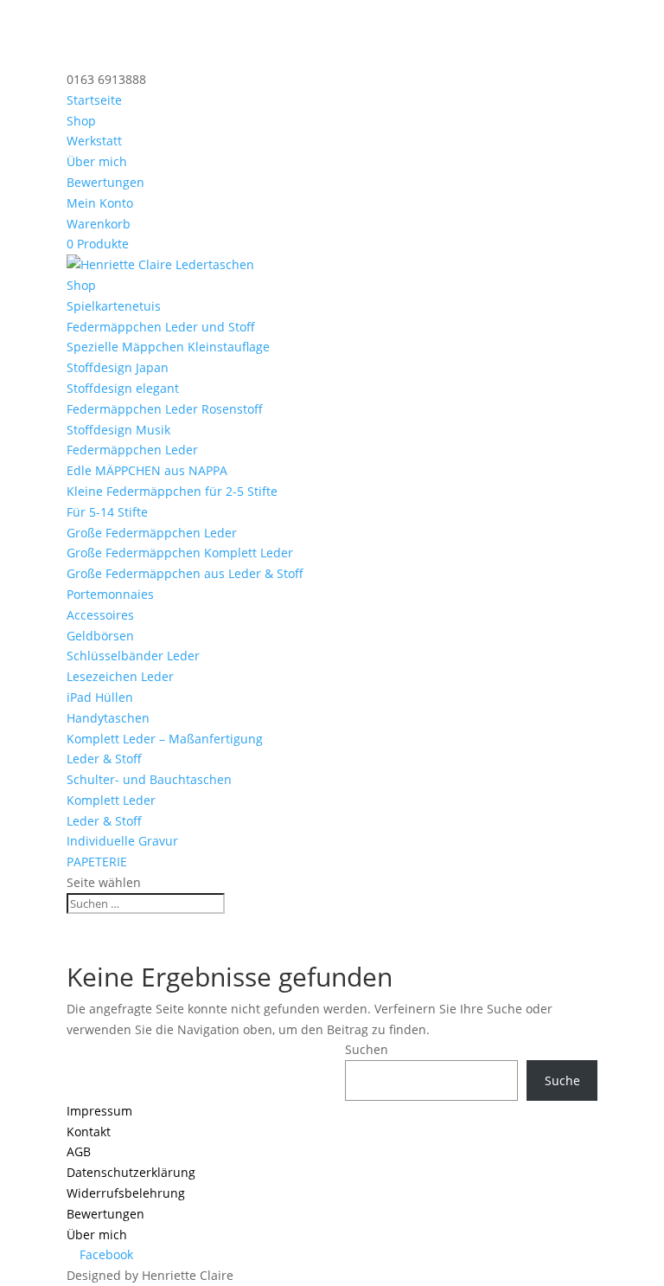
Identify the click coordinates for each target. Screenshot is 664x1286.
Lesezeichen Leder (120, 676)
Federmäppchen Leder (132, 449)
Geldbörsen (100, 635)
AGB (79, 1151)
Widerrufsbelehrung (126, 1193)
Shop (81, 121)
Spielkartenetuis (114, 306)
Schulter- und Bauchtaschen (149, 779)
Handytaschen (108, 718)
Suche (562, 1080)
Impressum (99, 1111)
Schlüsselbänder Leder (133, 655)
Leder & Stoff (104, 758)
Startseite (94, 100)
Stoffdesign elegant (123, 388)
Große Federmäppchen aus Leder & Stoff (185, 573)
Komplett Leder (111, 800)
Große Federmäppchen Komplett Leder (180, 552)
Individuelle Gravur (122, 841)
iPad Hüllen (100, 697)
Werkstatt (94, 140)
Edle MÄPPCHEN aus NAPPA (147, 470)
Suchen (366, 1049)
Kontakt (89, 1131)
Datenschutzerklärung (131, 1172)
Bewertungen (105, 182)
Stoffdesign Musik (118, 429)
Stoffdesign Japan (118, 367)
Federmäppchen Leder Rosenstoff (165, 409)
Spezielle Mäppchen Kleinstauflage (168, 346)
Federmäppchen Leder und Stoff (161, 326)
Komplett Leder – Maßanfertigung (165, 738)
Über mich (97, 161)
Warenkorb (99, 223)
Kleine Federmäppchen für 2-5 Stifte (172, 491)
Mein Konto (100, 203)
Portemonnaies (110, 594)
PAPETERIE (97, 861)
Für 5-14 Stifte (107, 512)
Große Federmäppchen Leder (152, 532)
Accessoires (100, 615)
